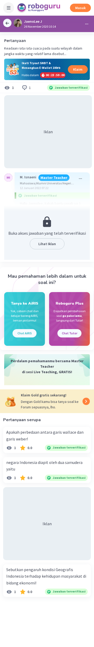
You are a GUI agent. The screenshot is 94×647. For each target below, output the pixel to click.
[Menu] (8, 7)
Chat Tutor (69, 333)
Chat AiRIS (24, 333)
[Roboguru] (39, 7)
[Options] (87, 24)
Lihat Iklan (47, 243)
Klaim (78, 69)
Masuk (80, 7)
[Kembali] (7, 23)
